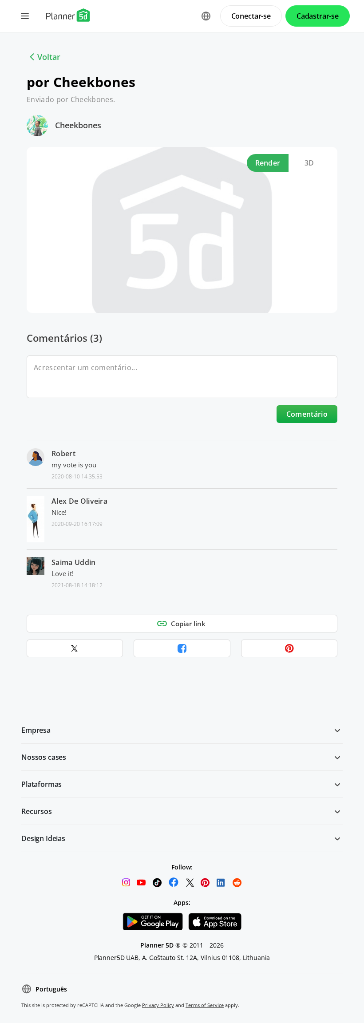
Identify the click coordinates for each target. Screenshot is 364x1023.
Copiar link (188, 623)
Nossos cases (43, 757)
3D (309, 163)
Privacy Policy (158, 1005)
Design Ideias (43, 838)
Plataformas (41, 784)
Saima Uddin (73, 562)
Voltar (48, 56)
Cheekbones (78, 125)
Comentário (307, 414)
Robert (63, 453)
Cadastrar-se (318, 16)
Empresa (36, 730)
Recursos (36, 811)
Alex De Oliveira (79, 501)
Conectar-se (251, 16)
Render (268, 163)
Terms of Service (205, 1005)
